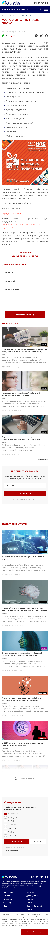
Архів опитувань (11, 851)
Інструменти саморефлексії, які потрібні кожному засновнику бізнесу (22, 394)
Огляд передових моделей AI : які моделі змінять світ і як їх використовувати (22, 654)
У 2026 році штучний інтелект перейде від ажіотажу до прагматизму (22, 744)
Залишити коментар (25, 314)
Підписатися (25, 493)
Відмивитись (10, 932)
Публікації (8, 892)
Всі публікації (43, 460)
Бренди (29, 899)
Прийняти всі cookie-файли (34, 932)
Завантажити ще (28, 779)
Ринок (29, 909)
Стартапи (7, 899)
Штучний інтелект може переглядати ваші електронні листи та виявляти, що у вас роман (24, 609)
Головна (5, 16)
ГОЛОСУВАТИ (17, 841)
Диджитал (31, 892)
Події (12, 16)
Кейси (29, 902)
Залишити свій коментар (25, 256)
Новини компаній (34, 906)
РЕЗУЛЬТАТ (38, 841)
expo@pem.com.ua (11, 213)
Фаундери (7, 902)
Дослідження (32, 896)
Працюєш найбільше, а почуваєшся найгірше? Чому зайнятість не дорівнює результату (25, 350)
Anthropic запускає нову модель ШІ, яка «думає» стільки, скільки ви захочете (21, 699)
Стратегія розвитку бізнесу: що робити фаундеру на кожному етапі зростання (21, 438)
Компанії (7, 896)
